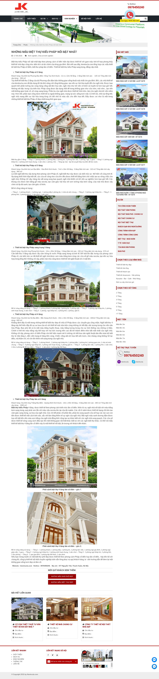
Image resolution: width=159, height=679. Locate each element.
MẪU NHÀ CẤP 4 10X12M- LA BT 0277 (130, 165)
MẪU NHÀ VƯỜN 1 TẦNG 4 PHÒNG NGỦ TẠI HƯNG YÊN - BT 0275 (131, 194)
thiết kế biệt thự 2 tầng (23, 81)
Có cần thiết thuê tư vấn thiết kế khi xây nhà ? (26, 625)
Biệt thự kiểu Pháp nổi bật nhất (24, 62)
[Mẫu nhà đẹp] (57, 655)
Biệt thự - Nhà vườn (126, 239)
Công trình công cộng (128, 235)
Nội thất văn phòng (126, 210)
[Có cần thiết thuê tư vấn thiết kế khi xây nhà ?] (27, 609)
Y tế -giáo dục (124, 243)
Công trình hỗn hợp (127, 231)
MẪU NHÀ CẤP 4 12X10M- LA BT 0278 (130, 109)
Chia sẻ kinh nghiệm (45, 56)
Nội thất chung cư (126, 218)
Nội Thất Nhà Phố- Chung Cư (130, 214)
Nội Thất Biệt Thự (125, 222)
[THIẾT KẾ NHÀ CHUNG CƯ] (62, 609)
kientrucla (125, 362)
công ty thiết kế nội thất (29, 559)
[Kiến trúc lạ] (48, 655)
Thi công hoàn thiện (127, 206)
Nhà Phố (121, 251)
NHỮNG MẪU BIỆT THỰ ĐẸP (62, 582)
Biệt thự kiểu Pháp (19, 408)
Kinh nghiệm (32, 56)
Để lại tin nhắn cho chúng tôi (61, 661)
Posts (26, 45)
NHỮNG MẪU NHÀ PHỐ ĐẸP (62, 576)
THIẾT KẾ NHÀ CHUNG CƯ (61, 624)
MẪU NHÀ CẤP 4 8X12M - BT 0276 (129, 137)
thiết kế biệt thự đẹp (49, 323)
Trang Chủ (17, 45)
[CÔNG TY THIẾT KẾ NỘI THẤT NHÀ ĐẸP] (97, 609)
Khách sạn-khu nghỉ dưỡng (130, 227)
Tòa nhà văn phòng (126, 247)
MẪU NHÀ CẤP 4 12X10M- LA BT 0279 (130, 81)
